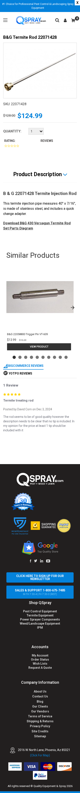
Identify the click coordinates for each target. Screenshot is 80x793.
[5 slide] (37, 357)
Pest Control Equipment (40, 611)
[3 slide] (25, 357)
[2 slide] (20, 357)
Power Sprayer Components (40, 619)
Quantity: (12, 131)
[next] (72, 307)
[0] (73, 20)
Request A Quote (40, 667)
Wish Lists (40, 663)
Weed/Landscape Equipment (40, 623)
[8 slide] (54, 357)
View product (39, 346)
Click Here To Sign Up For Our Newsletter (40, 577)
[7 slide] (48, 357)
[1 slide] (14, 357)
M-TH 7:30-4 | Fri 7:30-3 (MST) (40, 592)
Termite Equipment (40, 615)
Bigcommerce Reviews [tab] (25, 365)
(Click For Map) (40, 755)
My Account (40, 655)
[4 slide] (31, 357)
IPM (40, 627)
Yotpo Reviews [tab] (20, 373)
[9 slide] (60, 357)
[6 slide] (43, 357)
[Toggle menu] (5, 20)
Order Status (40, 659)
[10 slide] (66, 357)
